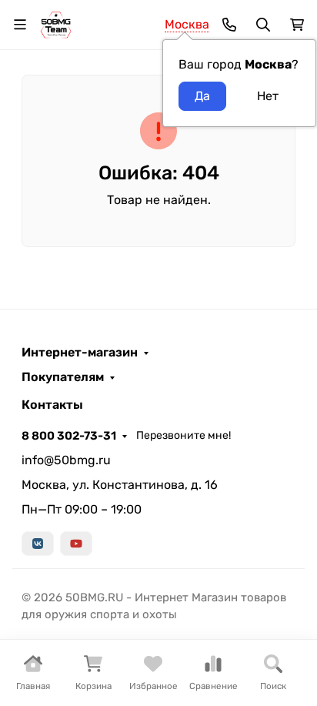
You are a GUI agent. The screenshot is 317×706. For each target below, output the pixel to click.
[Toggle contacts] (229, 24)
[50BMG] (56, 23)
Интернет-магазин (80, 352)
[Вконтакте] (38, 543)
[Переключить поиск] (263, 24)
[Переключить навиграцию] (20, 24)
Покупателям (63, 377)
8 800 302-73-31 (69, 436)
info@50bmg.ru (66, 460)
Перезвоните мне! (183, 435)
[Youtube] (76, 543)
